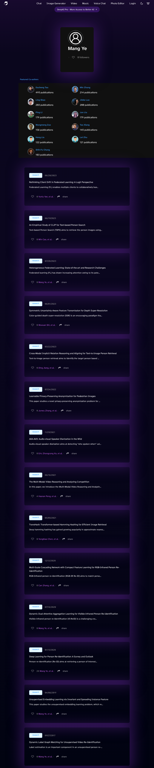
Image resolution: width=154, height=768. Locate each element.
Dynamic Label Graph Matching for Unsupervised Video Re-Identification (64, 742)
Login (132, 3)
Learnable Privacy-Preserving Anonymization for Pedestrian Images (62, 396)
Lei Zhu (83, 137)
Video (74, 3)
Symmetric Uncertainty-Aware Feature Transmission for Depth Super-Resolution (68, 310)
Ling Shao (40, 100)
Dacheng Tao (42, 87)
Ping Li (39, 112)
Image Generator (56, 3)
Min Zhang (85, 87)
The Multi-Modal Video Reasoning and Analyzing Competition (59, 481)
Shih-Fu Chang (43, 149)
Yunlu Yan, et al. (45, 196)
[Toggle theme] (141, 3)
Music (85, 3)
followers (83, 57)
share (65, 196)
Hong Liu (40, 137)
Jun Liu (83, 112)
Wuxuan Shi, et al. (46, 325)
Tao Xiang (84, 124)
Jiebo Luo (84, 100)
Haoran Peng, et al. (47, 496)
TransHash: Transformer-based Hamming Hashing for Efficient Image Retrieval (68, 524)
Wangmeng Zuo (43, 124)
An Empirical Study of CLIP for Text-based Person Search (57, 224)
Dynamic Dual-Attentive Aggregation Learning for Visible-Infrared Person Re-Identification (73, 613)
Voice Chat (100, 3)
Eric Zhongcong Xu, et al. (50, 453)
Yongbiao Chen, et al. (48, 539)
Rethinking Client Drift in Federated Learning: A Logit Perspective (61, 182)
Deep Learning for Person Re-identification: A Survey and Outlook (61, 656)
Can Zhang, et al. (46, 585)
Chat (39, 3)
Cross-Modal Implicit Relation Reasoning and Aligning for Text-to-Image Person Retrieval (73, 353)
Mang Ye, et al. (45, 282)
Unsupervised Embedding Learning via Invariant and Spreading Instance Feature (68, 699)
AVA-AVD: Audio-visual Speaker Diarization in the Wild (55, 438)
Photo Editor (118, 3)
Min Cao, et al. (45, 239)
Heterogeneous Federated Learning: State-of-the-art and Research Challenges (67, 267)
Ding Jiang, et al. (46, 367)
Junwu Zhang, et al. (47, 410)
